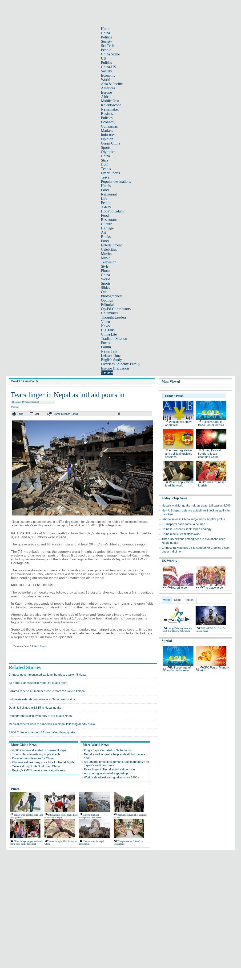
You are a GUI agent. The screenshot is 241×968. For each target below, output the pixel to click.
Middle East (110, 101)
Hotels (106, 186)
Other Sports (110, 173)
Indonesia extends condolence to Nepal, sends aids (42, 699)
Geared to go (178, 587)
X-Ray (106, 207)
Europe (106, 92)
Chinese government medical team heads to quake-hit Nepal (47, 674)
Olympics (108, 152)
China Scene (110, 54)
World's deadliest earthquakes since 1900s (111, 777)
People (106, 50)
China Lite (109, 334)
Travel (105, 177)
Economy (108, 75)
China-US (108, 67)
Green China (110, 143)
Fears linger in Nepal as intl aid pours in (109, 769)
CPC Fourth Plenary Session (212, 669)
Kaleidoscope (111, 105)
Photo (105, 271)
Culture (106, 224)
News (105, 326)
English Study (111, 360)
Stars (104, 160)
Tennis (106, 169)
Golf (104, 164)
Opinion (107, 139)
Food (105, 190)
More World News (95, 745)
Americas (108, 88)
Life (104, 198)
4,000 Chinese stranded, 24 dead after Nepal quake (42, 732)
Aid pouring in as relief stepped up (106, 773)
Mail (37, 413)
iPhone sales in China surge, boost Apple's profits (193, 519)
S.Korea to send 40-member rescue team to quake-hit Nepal (47, 691)
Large (57, 413)
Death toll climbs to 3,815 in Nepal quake (35, 707)
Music (105, 258)
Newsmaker (110, 109)
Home (105, 29)
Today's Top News (174, 498)
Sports (105, 147)
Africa (105, 97)
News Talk (109, 351)
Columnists (109, 313)
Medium (65, 413)
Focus (105, 343)
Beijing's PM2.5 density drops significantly (39, 770)
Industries (108, 135)
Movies (106, 254)
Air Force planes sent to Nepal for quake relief (38, 683)
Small (75, 413)
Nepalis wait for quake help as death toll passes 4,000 (196, 505)
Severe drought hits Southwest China (36, 766)
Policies (106, 118)
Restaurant (109, 194)
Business (107, 114)
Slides (105, 288)
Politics (106, 37)
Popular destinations (116, 181)
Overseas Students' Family (120, 364)
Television (108, 262)
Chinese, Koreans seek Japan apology (186, 529)
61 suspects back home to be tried (183, 524)
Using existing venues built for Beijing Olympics (177, 629)
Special (167, 641)
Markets (107, 131)
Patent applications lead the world (179, 484)
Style (104, 266)
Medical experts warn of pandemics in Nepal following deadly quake (52, 724)
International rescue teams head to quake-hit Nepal (60, 816)
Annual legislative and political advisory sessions (178, 454)
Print (20, 413)
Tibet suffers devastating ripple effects (36, 754)
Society (106, 41)
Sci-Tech (107, 46)
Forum (106, 347)
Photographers (111, 296)
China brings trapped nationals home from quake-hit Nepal (26, 842)
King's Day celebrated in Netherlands (108, 750)
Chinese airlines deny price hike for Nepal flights (43, 762)
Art (103, 232)
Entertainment (111, 245)
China (105, 33)
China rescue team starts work (181, 534)
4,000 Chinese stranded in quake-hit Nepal (39, 750)
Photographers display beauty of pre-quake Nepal (40, 716)
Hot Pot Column (113, 211)
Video (105, 322)
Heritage (107, 228)
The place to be (213, 587)
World (105, 80)
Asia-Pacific (31, 381)
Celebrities (109, 249)
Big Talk (107, 330)
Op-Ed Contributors (116, 309)
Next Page (40, 646)
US (103, 58)
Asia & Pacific (112, 84)
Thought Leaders (113, 317)
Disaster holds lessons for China (33, 758)
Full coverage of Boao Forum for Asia (211, 423)
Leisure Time (110, 355)
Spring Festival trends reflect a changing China (209, 454)
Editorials (108, 305)
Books (106, 237)
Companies (109, 126)
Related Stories (25, 667)
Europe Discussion (115, 368)
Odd (104, 292)
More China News (23, 745)
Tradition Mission (114, 339)
